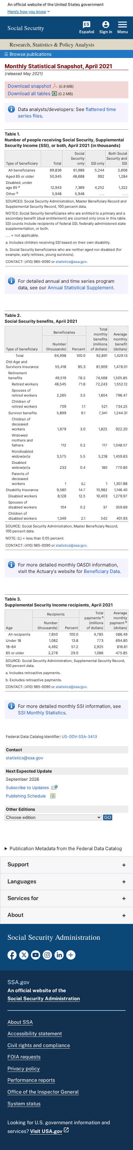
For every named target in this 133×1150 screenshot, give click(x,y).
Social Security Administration (43, 998)
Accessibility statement (34, 1034)
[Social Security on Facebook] (12, 957)
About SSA (20, 1022)
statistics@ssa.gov (24, 757)
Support (18, 864)
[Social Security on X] (23, 957)
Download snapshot (29, 86)
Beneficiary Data (102, 571)
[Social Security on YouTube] (35, 957)
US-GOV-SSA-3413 (79, 736)
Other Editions (20, 809)
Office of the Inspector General (43, 1092)
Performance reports (31, 1080)
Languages (21, 881)
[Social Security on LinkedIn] (59, 957)
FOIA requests (24, 1057)
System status (24, 1104)
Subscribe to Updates (27, 787)
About (15, 915)
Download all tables (29, 93)
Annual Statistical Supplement (80, 288)
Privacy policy (23, 1069)
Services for (22, 898)
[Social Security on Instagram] (47, 957)
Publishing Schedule (26, 795)
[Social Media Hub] (70, 957)
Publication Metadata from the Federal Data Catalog (66, 848)
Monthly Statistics (42, 713)
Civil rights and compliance (38, 1045)
